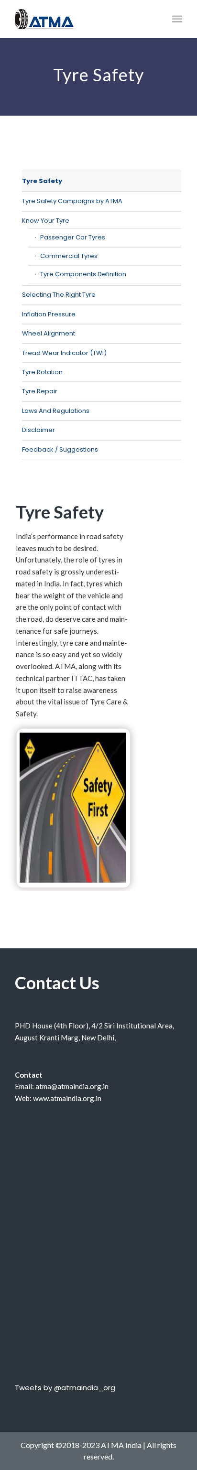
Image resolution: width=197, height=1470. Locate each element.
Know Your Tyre (45, 220)
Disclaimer (38, 429)
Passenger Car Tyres (72, 237)
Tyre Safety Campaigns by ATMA (72, 200)
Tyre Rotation (42, 372)
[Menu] (177, 19)
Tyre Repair (39, 391)
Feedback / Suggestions (60, 449)
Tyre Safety (42, 180)
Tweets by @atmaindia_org (65, 1388)
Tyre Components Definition (83, 274)
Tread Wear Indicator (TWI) (64, 352)
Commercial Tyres (69, 255)
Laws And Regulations (55, 410)
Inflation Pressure (49, 314)
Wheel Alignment (48, 333)
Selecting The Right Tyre (59, 294)
